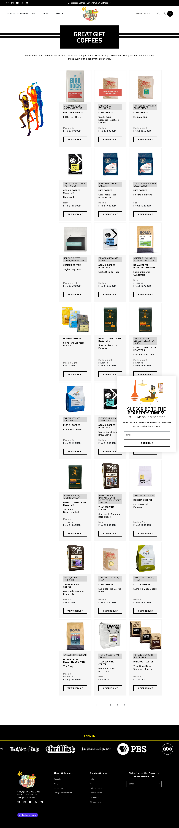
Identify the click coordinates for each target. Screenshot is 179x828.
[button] (10, 14)
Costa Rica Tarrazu (109, 271)
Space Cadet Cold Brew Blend (108, 433)
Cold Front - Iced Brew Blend (107, 196)
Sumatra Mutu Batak (145, 588)
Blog (56, 783)
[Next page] (124, 705)
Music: (139, 14)
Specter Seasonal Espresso (108, 346)
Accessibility (95, 797)
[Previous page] (96, 705)
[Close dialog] (173, 379)
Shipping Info (95, 802)
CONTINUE (147, 443)
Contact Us (58, 788)
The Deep (68, 666)
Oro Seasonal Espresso (140, 506)
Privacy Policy (96, 792)
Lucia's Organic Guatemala (141, 273)
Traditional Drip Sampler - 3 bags (142, 667)
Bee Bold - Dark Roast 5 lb (106, 670)
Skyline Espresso (72, 269)
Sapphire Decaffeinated (71, 511)
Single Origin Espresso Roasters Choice (108, 120)
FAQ (91, 783)
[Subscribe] (158, 784)
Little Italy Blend (72, 117)
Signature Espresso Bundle (74, 344)
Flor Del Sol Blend (142, 194)
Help (92, 779)
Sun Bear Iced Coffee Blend (109, 590)
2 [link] (110, 705)
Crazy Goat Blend (72, 429)
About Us (57, 779)
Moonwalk (69, 197)
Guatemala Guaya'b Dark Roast (109, 515)
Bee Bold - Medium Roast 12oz (73, 593)
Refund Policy (96, 788)
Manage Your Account (63, 792)
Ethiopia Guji (140, 117)
